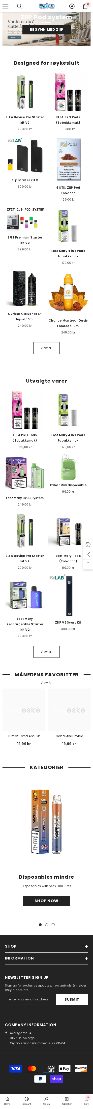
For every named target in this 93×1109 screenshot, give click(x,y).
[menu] (5, 6)
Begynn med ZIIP (46, 29)
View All (46, 683)
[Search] (20, 6)
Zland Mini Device (69, 736)
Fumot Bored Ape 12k (24, 736)
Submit (71, 999)
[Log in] (72, 6)
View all (47, 348)
